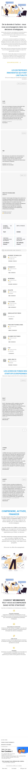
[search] (15, 250)
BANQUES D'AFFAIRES (6, 744)
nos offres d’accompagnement (17, 547)
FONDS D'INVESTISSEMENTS (7, 742)
